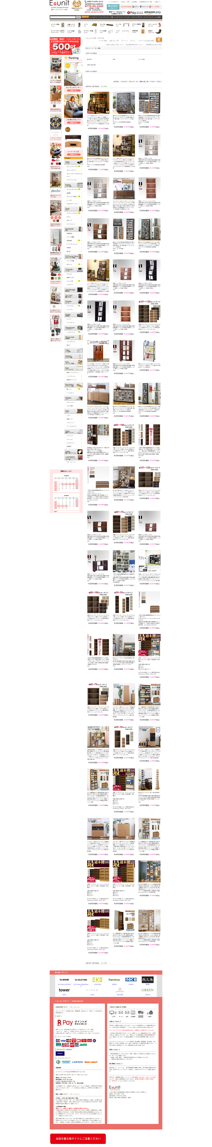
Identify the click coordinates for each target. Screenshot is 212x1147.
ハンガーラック (118, 17)
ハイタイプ (70, 284)
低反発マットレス (71, 379)
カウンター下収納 (71, 196)
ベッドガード (70, 393)
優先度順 (124, 81)
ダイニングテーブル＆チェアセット (74, 175)
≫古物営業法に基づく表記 (145, 1)
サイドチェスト (71, 224)
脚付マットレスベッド (73, 372)
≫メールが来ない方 (113, 1)
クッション (70, 439)
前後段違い (70, 233)
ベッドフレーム (71, 376)
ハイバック (70, 435)
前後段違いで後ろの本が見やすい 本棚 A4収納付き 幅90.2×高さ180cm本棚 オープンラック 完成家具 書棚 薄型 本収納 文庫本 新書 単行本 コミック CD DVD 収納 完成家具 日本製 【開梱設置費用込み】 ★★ (98, 452)
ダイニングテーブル (72, 166)
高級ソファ (70, 419)
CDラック (69, 264)
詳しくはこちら (75, 1007)
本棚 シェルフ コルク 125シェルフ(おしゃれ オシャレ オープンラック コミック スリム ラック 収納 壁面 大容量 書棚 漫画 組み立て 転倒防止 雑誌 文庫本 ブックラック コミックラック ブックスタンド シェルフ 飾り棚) (149, 577)
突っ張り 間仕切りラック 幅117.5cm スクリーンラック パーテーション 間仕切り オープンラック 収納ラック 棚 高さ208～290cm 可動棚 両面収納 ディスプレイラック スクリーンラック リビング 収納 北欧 (124, 493)
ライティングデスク (136, 17)
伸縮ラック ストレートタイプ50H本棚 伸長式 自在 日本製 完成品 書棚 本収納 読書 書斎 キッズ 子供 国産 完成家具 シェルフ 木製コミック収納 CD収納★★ (124, 367)
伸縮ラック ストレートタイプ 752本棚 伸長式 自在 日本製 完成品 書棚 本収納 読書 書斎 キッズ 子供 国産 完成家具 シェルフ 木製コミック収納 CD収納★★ (98, 577)
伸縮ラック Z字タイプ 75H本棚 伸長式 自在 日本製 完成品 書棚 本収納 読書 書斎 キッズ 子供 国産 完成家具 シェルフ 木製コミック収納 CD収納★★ (98, 204)
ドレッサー (127, 17)
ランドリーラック (148, 17)
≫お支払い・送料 (124, 1)
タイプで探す (141, 59)
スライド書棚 (70, 237)
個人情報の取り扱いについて (134, 44)
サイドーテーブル (71, 180)
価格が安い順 (133, 81)
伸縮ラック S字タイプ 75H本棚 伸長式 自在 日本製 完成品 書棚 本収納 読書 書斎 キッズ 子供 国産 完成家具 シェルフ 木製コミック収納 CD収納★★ (149, 161)
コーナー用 (70, 281)
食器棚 (68, 193)
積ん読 (68, 251)
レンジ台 (69, 200)
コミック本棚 (70, 260)
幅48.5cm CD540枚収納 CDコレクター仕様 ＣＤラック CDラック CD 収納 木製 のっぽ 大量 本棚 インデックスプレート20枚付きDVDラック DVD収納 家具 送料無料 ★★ (149, 410)
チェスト (69, 319)
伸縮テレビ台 (70, 277)
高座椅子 (69, 446)
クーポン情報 (103, 41)
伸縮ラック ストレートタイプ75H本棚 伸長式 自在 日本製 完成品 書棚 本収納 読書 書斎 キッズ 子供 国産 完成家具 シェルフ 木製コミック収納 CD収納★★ (149, 204)
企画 (114, 59)
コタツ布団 (70, 406)
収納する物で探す (91, 64)
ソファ (68, 415)
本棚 (112, 17)
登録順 (158, 81)
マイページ (124, 41)
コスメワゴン (70, 306)
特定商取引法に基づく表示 (154, 44)
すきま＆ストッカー (72, 203)
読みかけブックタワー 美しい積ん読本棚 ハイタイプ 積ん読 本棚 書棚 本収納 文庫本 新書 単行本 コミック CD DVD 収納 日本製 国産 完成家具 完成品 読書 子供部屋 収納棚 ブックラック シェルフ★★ (149, 797)
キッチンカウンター (103, 17)
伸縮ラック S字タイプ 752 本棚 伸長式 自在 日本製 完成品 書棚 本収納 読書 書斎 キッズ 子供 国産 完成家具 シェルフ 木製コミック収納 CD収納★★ (98, 538)
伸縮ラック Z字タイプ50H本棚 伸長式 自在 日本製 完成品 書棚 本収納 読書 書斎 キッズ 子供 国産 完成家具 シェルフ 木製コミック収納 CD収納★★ (98, 327)
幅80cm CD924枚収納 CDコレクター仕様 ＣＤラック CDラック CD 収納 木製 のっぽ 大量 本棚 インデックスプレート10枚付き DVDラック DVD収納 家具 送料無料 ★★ (149, 245)
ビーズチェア (70, 443)
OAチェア (69, 220)
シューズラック (71, 341)
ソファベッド (70, 422)
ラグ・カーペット (71, 462)
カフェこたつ (70, 402)
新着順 (152, 81)
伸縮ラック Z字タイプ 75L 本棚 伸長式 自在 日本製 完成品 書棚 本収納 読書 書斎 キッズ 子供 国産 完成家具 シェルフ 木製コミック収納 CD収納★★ (124, 286)
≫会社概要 (134, 1)
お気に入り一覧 (114, 41)
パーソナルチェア (71, 426)
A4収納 (69, 247)
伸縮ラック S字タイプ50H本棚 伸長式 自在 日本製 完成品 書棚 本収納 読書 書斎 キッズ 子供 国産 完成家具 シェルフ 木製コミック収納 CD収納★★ (149, 286)
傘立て (68, 345)
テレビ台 (69, 274)
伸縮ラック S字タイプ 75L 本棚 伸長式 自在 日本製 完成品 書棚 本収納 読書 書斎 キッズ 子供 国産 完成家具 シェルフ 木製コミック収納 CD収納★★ (98, 245)
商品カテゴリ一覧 (91, 48)
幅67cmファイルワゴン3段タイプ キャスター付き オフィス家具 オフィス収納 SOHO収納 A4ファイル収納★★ (149, 365)
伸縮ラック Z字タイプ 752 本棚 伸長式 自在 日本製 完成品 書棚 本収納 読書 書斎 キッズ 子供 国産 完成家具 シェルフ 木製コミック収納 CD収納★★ (149, 538)
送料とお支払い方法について (115, 44)
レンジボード (93, 17)
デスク (68, 217)
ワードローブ (70, 322)
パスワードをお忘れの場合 (146, 41)
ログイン (133, 41)
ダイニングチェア (71, 170)
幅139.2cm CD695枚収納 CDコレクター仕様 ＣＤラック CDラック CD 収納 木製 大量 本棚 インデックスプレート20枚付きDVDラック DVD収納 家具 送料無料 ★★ (123, 410)
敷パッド (69, 389)
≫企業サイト (157, 1)
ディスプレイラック (72, 244)
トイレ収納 (157, 17)
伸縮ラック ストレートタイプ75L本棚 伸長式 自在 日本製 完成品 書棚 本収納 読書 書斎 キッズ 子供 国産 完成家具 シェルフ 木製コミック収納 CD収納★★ (124, 327)
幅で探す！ (90, 59)
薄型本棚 (69, 240)
